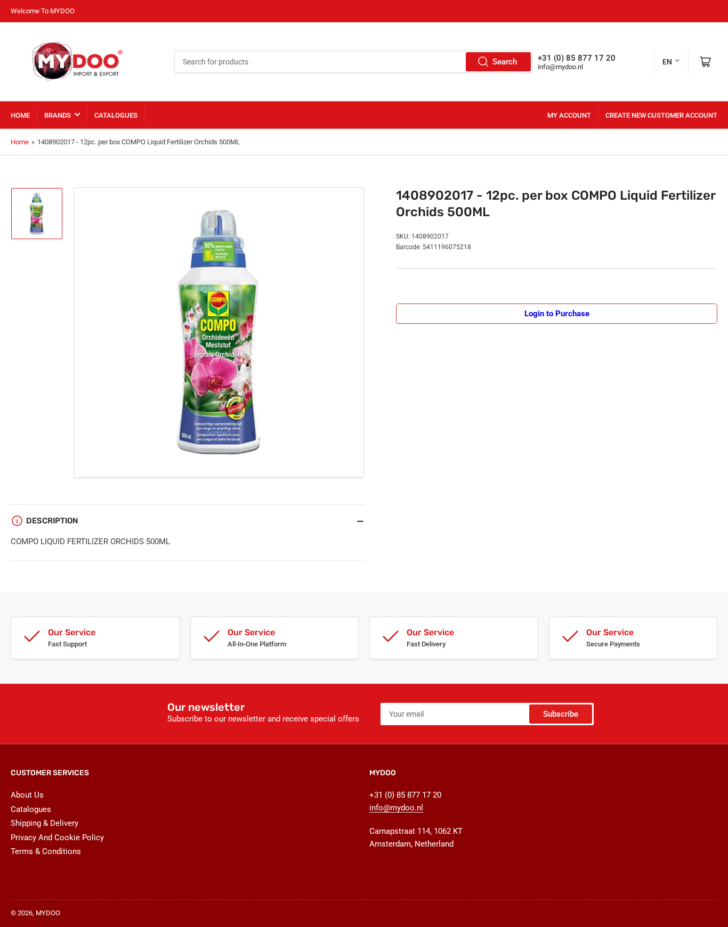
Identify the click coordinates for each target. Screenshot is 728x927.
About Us (27, 795)
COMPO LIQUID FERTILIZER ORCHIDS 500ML (90, 541)
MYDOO (48, 913)
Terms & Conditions (46, 851)
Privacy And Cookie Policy (57, 837)
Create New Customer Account (661, 115)
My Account (569, 115)
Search (504, 62)
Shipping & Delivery (44, 823)
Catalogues (115, 115)
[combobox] (353, 62)
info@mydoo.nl (560, 67)
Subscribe (560, 714)
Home (20, 115)
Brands (57, 115)
